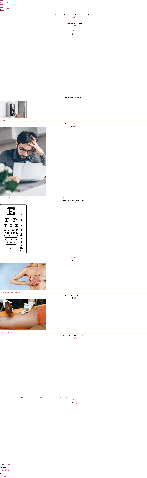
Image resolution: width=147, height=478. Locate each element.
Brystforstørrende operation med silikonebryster (73, 258)
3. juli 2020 (74, 203)
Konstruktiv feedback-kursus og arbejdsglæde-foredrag (73, 400)
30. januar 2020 (75, 338)
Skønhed (75, 257)
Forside (2, 465)
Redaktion (75, 16)
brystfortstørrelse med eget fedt (13, 292)
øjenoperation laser (4, 255)
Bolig (73, 30)
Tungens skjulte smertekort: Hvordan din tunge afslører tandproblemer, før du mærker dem (73, 14)
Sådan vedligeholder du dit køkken (73, 31)
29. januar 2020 (75, 403)
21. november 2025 (74, 17)
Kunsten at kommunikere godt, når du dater (73, 23)
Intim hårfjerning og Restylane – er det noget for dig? (73, 295)
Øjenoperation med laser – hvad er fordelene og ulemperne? (73, 200)
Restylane (10, 332)
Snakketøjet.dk (4, 2)
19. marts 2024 (74, 34)
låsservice (3, 120)
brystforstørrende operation (5, 292)
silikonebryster (18, 292)
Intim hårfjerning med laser (5, 332)
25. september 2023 (74, 126)
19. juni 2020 (74, 261)
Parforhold (73, 21)
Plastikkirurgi (72, 257)
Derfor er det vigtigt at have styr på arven (73, 123)
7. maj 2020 (74, 298)
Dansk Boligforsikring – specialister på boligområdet (73, 335)
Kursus (73, 399)
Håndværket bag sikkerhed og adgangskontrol (73, 97)
